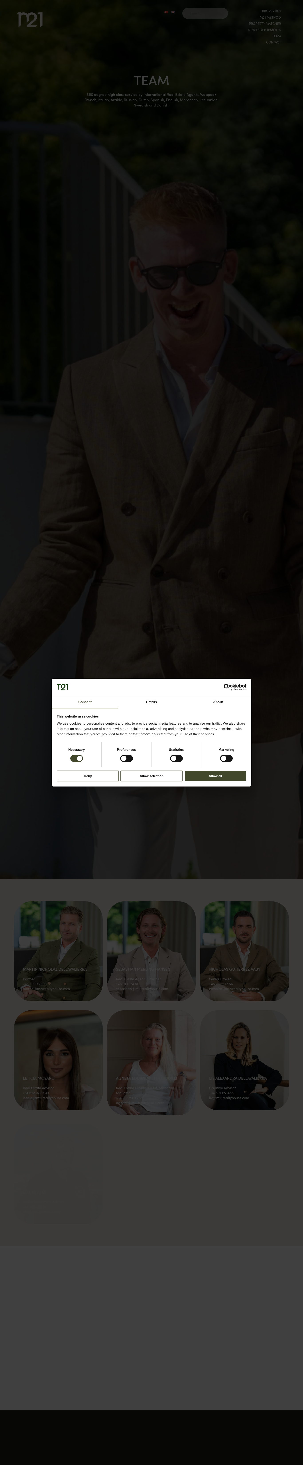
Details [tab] (151, 702)
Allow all (215, 776)
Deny (88, 776)
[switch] (126, 758)
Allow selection (151, 776)
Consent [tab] (85, 702)
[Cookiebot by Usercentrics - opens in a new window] (227, 687)
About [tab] (218, 702)
